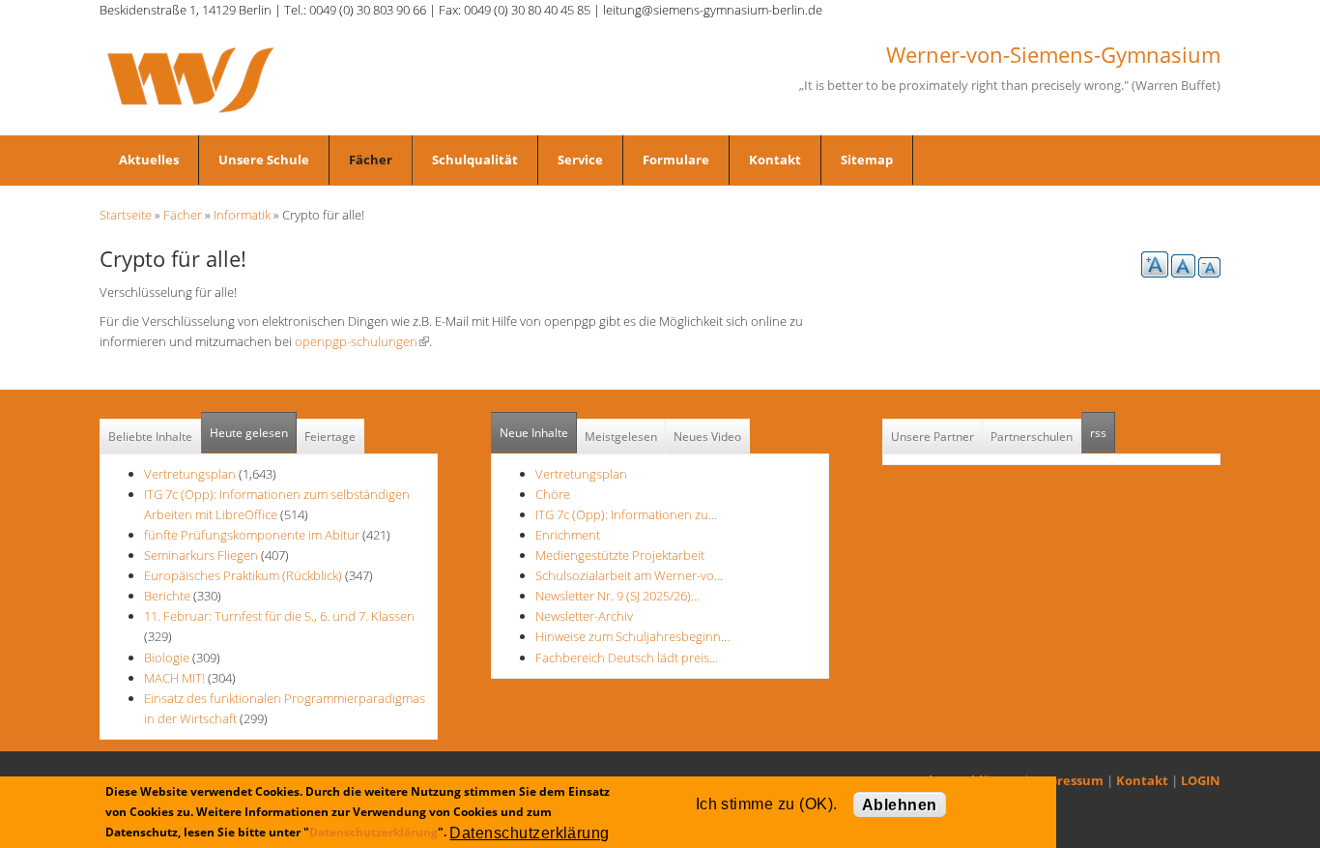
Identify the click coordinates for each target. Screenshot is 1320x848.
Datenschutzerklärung (373, 832)
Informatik (242, 214)
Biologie (166, 657)
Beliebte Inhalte (150, 436)
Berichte (167, 595)
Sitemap (867, 159)
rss (1102, 432)
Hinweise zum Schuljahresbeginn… (632, 636)
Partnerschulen (1031, 436)
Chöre (552, 494)
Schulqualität (475, 159)
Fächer (370, 159)
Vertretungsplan (190, 473)
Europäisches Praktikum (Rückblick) (243, 575)
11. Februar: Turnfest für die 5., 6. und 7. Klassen (279, 616)
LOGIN (1200, 780)
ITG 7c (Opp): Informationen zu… (626, 514)
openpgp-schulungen (362, 341)
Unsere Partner (932, 436)
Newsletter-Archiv (584, 616)
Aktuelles (149, 159)
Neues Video (707, 436)
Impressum (1068, 780)
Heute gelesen (249, 432)
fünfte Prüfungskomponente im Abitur (251, 534)
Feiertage (330, 436)
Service (580, 159)
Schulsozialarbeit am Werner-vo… (629, 575)
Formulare (676, 159)
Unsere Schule (263, 159)
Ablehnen (899, 805)
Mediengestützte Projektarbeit (619, 555)
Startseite (126, 214)
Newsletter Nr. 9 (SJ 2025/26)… (617, 595)
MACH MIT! (174, 678)
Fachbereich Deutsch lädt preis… (626, 657)
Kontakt (775, 159)
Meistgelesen (621, 436)
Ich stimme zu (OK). (767, 804)
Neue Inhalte (534, 432)
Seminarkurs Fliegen (201, 555)
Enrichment (567, 534)
